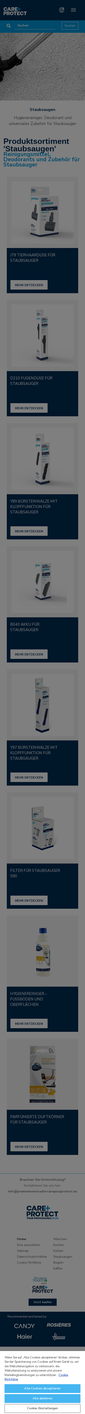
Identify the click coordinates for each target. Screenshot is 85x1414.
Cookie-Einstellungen (42, 1408)
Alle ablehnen (42, 1398)
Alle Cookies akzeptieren (42, 1388)
